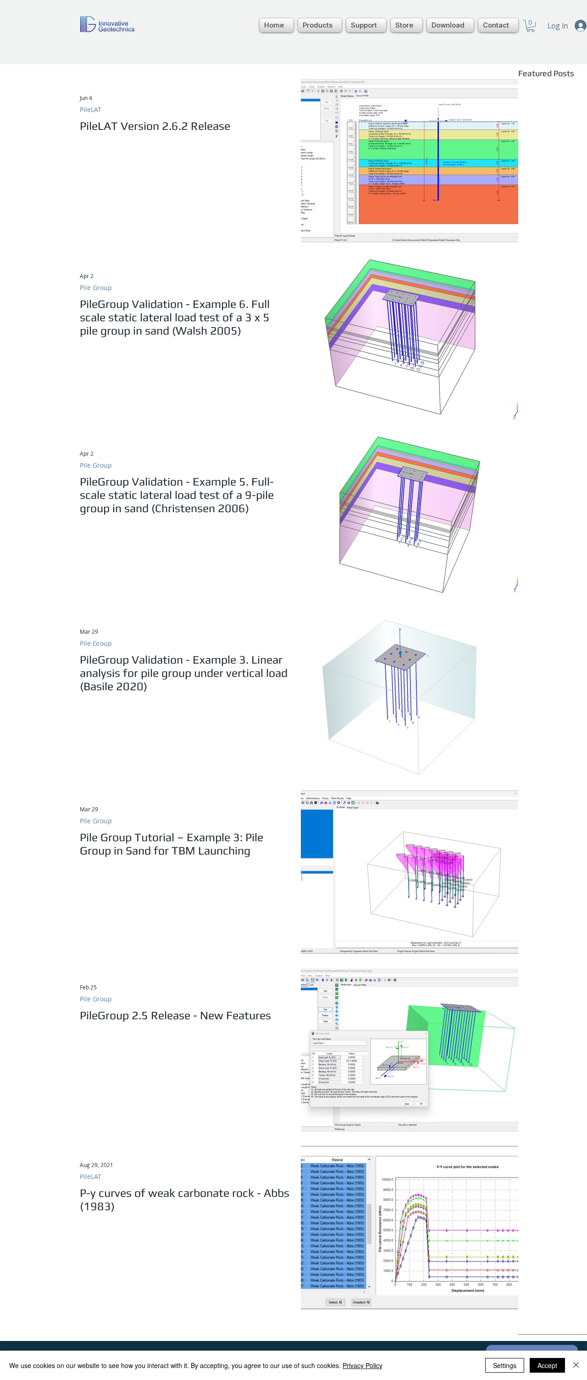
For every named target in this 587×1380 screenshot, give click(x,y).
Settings (504, 1365)
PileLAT (90, 109)
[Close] (575, 1365)
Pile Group (96, 287)
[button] (320, 25)
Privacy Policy (362, 1365)
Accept (547, 1365)
